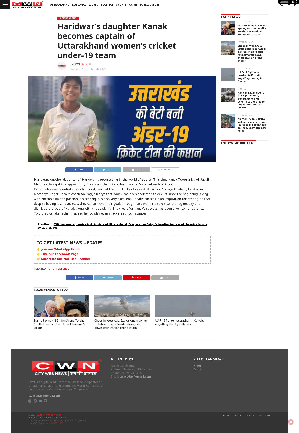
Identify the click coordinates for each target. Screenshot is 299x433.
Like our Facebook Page (60, 254)
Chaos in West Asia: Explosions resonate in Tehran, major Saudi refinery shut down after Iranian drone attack (121, 324)
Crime (133, 4)
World (93, 4)
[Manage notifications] (291, 422)
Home (226, 415)
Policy (250, 415)
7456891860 (57, 423)
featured (62, 268)
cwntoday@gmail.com (44, 396)
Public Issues (149, 4)
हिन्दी (294, 1)
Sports (121, 4)
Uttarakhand (59, 4)
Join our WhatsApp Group (60, 249)
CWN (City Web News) (49, 414)
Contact (238, 415)
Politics (107, 4)
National (79, 4)
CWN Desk (80, 64)
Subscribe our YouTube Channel (65, 259)
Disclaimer (264, 415)
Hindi (197, 365)
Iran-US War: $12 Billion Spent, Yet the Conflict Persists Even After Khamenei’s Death (59, 324)
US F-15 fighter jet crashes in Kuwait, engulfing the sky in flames (179, 322)
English (198, 369)
